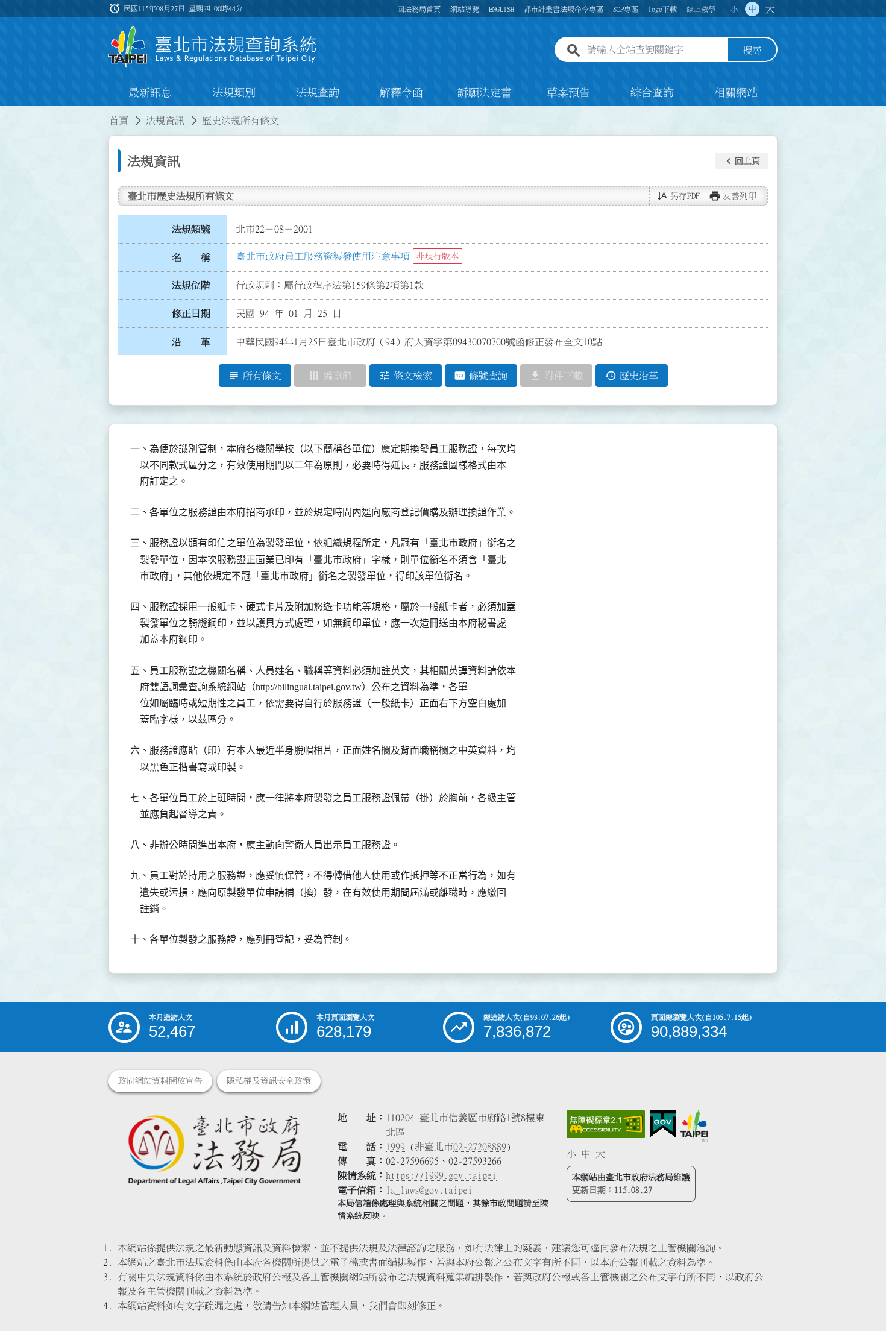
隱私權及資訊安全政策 (269, 1081)
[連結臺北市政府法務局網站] (213, 1149)
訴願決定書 (484, 92)
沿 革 (191, 342)
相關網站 (736, 92)
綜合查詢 (652, 92)
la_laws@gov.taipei (429, 1190)
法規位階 (191, 285)
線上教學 (700, 9)
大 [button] (770, 9)
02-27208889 (479, 1146)
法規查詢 (317, 92)
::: (7, 113)
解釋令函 (401, 92)
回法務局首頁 (419, 9)
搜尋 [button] (752, 50)
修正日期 (191, 313)
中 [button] (752, 9)
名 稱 (191, 257)
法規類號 (191, 229)
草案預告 (568, 92)
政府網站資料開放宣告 (160, 1081)
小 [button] (734, 9)
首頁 (118, 120)
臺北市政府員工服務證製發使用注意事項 (323, 256)
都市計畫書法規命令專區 (563, 9)
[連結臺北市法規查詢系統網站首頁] (212, 47)
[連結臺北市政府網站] (694, 1126)
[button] (741, 161)
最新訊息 (150, 92)
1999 (395, 1146)
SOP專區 (625, 9)
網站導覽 (464, 9)
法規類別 (234, 92)
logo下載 (662, 9)
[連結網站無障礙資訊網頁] (606, 1124)
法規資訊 (165, 120)
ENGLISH (501, 9)
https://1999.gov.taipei (441, 1175)
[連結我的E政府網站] (663, 1124)
